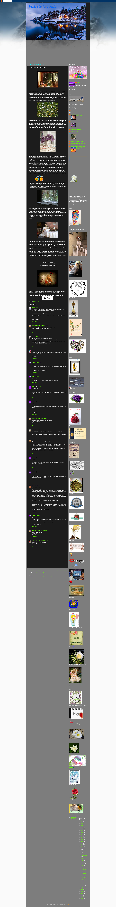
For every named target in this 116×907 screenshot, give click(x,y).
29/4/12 (39, 362)
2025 (82, 823)
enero (83, 887)
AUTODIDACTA (74, 112)
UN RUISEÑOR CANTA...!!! (79, 148)
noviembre (84, 850)
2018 (82, 835)
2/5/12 (46, 530)
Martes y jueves (79, 134)
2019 (82, 834)
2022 (82, 828)
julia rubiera (35, 429)
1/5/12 (38, 515)
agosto (83, 858)
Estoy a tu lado (74, 131)
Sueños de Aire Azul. (42, 6)
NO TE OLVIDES (84, 873)
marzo (83, 884)
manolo (34, 307)
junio (83, 861)
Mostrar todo (85, 153)
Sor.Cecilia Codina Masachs (38, 325)
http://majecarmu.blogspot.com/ (78, 146)
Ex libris (73, 133)
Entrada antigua (61, 570)
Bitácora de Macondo (76, 114)
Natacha (34, 336)
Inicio (49, 570)
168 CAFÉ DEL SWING (76, 110)
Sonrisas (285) (79, 115)
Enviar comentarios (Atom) (40, 572)
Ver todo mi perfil (73, 91)
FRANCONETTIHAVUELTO (77, 141)
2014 (82, 843)
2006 (82, 898)
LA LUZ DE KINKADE (84, 875)
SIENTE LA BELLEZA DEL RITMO (80, 123)
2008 (82, 895)
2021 (82, 830)
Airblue (33, 362)
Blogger (67, 904)
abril (83, 865)
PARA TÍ (83, 877)
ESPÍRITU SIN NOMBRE (76, 129)
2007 (82, 896)
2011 (82, 889)
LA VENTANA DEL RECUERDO (84, 869)
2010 (82, 891)
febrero (83, 885)
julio (83, 860)
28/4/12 (36, 350)
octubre (83, 853)
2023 (82, 827)
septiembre (84, 855)
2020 (82, 832)
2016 (82, 839)
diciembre (84, 848)
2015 (82, 841)
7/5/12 (46, 540)
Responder (34, 321)
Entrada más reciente (35, 570)
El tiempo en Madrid (73, 159)
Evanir (33, 440)
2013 (82, 844)
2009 (82, 893)
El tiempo (71, 158)
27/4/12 (46, 325)
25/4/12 (37, 307)
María (33, 350)
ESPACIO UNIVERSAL (76, 121)
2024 (82, 825)
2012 (82, 846)
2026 (82, 821)
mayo (83, 863)
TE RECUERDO (84, 880)
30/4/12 (39, 457)
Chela (33, 485)
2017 (82, 837)
